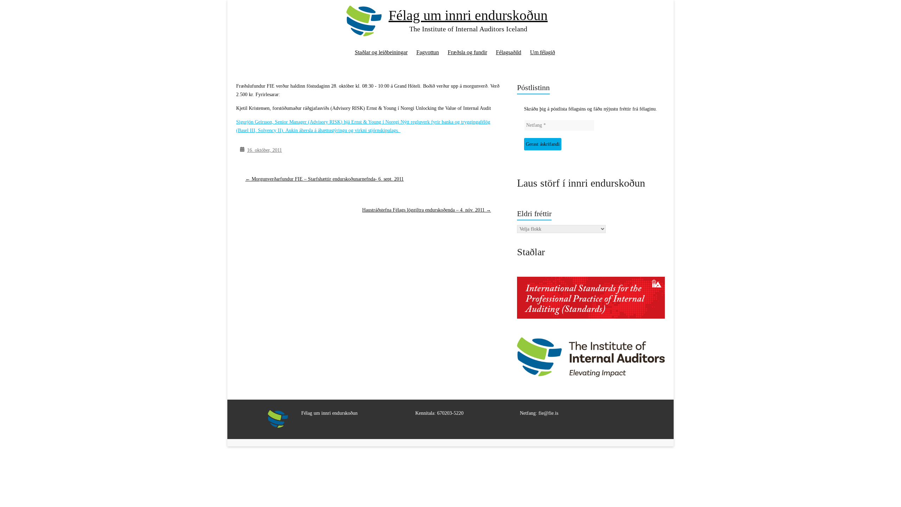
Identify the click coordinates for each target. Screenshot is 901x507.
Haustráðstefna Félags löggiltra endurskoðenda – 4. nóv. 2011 (426, 210)
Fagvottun (427, 52)
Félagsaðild (508, 52)
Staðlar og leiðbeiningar (381, 52)
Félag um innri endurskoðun (468, 15)
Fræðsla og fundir (467, 52)
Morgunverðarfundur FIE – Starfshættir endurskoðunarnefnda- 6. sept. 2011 (324, 179)
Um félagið (542, 52)
